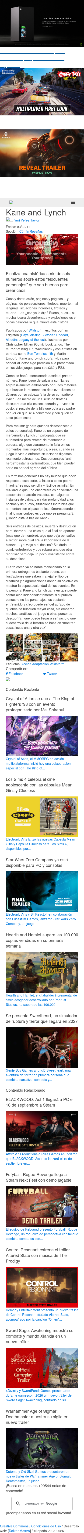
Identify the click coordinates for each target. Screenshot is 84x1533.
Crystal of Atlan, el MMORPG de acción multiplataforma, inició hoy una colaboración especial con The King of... (38, 763)
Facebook (15, 673)
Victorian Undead (55, 334)
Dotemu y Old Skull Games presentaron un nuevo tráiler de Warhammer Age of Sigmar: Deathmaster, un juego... (38, 1476)
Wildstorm (36, 330)
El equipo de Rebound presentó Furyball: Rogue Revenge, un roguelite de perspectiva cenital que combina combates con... (42, 1234)
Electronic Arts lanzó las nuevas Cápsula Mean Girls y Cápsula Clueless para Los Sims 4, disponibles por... (40, 844)
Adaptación (40, 663)
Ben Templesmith (40, 353)
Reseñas (36, 231)
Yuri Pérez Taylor (26, 220)
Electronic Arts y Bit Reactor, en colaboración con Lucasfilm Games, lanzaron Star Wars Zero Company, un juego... (41, 919)
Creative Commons (14, 1526)
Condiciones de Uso (46, 1526)
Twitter (51, 673)
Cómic (24, 231)
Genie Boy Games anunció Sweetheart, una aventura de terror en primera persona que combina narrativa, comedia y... (38, 1075)
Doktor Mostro (19, 1530)
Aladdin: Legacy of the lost (25, 339)
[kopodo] (11, 202)
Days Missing (31, 334)
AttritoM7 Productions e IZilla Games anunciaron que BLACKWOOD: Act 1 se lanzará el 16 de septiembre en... (41, 1159)
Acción (26, 663)
